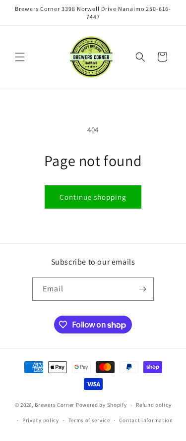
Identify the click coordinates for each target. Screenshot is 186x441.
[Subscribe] (142, 289)
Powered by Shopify (101, 404)
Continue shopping (93, 197)
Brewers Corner (55, 404)
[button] (20, 57)
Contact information (146, 420)
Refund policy (153, 404)
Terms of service (89, 420)
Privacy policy (40, 420)
